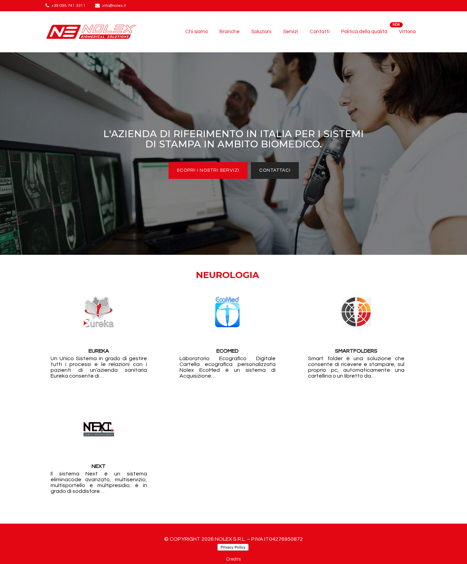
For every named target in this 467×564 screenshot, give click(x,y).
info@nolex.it (114, 5)
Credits (233, 559)
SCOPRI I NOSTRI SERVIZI (208, 170)
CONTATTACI (275, 170)
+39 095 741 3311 (68, 5)
